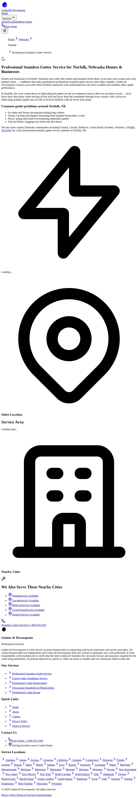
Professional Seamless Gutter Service (31, 673)
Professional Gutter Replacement (29, 683)
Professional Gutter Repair (26, 692)
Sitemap (47, 795)
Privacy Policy (20, 721)
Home (11, 39)
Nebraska (24, 39)
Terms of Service (21, 726)
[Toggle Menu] (4, 31)
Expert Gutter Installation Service (29, 678)
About (15, 711)
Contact (16, 716)
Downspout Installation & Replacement (33, 687)
